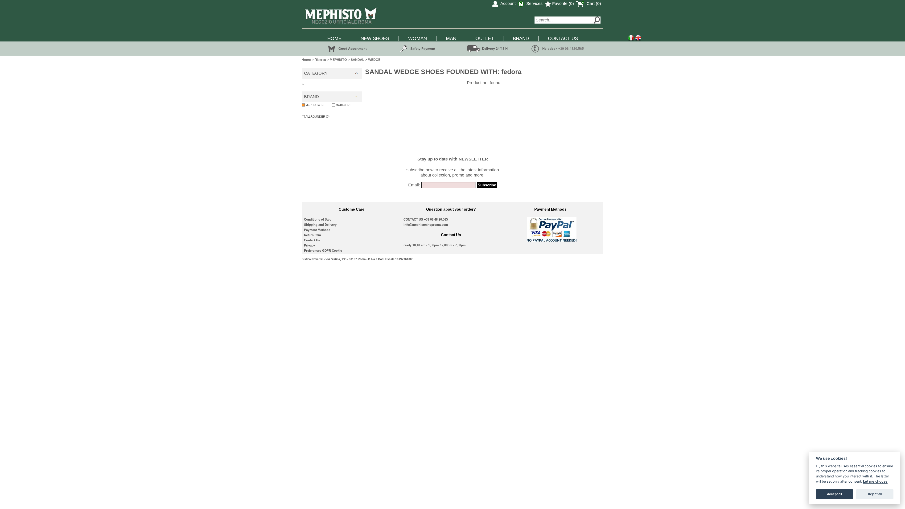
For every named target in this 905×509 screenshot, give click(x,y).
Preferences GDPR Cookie (323, 250)
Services (534, 3)
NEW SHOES (375, 38)
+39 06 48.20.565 (436, 219)
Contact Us (312, 240)
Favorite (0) (562, 3)
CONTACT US (563, 38)
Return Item (312, 235)
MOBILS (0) (343, 105)
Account (507, 3)
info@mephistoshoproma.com (425, 224)
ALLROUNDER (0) (317, 116)
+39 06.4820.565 (571, 48)
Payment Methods (317, 230)
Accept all (834, 494)
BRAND (521, 38)
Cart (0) (593, 3)
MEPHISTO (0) (314, 105)
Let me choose (875, 481)
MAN (451, 38)
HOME (334, 38)
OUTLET (484, 38)
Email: (414, 185)
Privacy (309, 245)
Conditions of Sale (317, 219)
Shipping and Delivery (320, 224)
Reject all (875, 494)
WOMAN (417, 38)
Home (306, 60)
